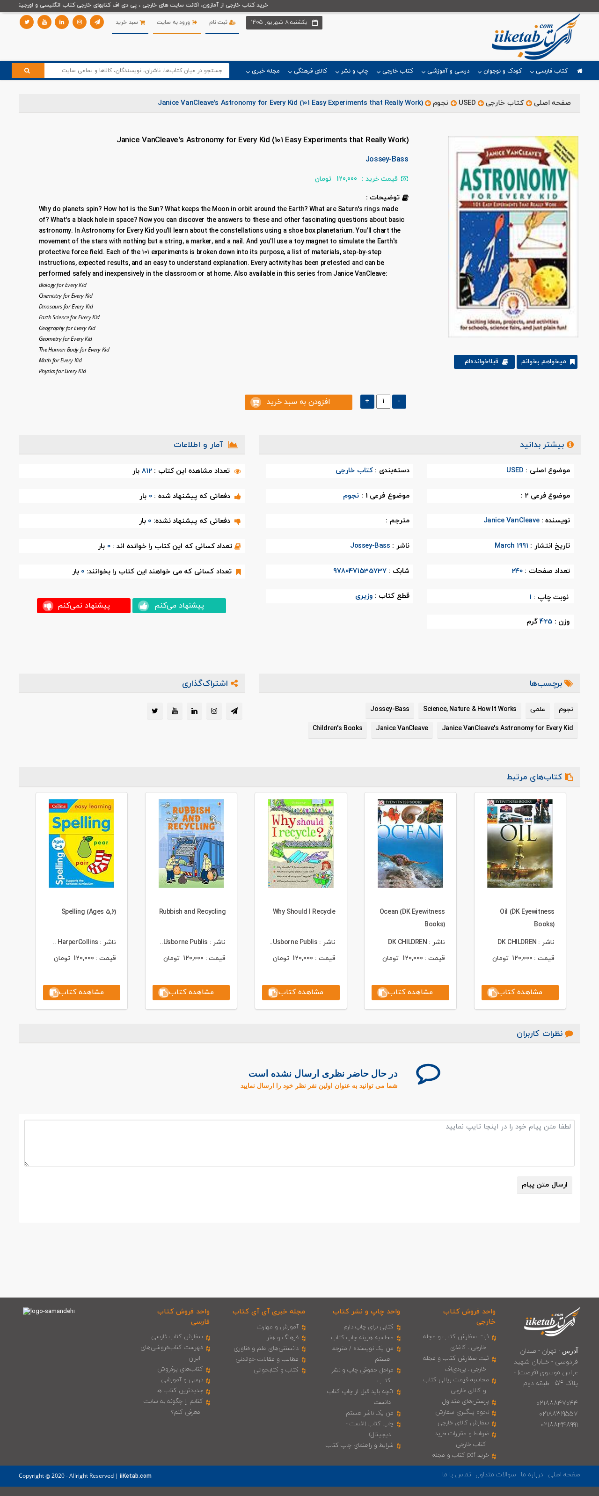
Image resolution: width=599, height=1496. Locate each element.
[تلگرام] (97, 22)
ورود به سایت (174, 22)
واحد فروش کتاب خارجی (469, 1317)
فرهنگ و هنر (283, 1338)
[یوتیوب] (44, 22)
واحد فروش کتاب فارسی (183, 1317)
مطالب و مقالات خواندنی (267, 1359)
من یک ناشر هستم (370, 1413)
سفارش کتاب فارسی (177, 1337)
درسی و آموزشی (182, 1380)
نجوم (440, 103)
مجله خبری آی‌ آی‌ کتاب (269, 1312)
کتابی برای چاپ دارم (368, 1327)
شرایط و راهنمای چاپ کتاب (360, 1445)
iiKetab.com (136, 1476)
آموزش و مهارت (278, 1327)
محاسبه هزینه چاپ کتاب (362, 1338)
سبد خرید (127, 22)
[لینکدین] (62, 22)
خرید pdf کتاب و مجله (460, 1455)
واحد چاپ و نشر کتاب (366, 1312)
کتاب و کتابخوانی (276, 1370)
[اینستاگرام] (80, 22)
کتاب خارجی (505, 103)
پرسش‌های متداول (465, 1401)
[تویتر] (27, 22)
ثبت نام (219, 22)
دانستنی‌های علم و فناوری (266, 1348)
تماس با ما (456, 1474)
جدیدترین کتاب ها (179, 1390)
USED (467, 103)
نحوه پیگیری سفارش (462, 1412)
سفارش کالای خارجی (463, 1423)
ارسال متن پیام (545, 1185)
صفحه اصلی (552, 103)
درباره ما (532, 1474)
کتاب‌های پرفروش (180, 1369)
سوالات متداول (496, 1474)
